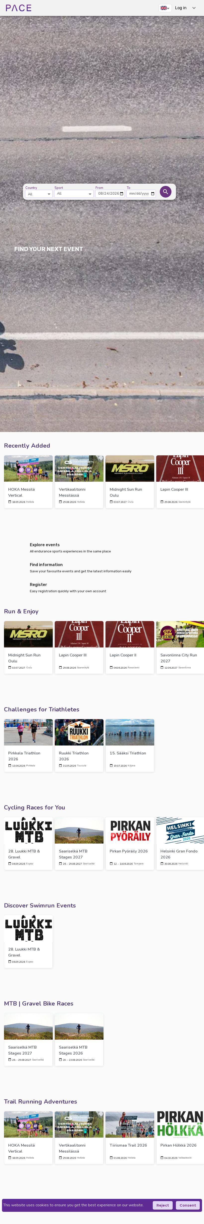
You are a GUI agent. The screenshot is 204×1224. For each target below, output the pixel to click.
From (99, 188)
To (128, 188)
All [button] (59, 193)
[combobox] (39, 192)
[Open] (49, 194)
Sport (58, 188)
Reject (162, 1205)
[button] (165, 8)
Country (31, 188)
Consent (188, 1205)
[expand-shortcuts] (194, 8)
